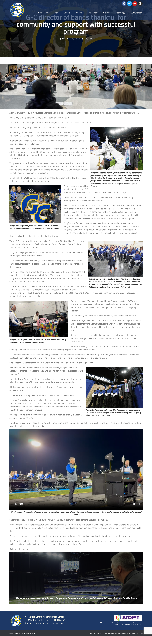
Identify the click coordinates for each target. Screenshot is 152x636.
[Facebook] (124, 3)
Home (40, 12)
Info (47, 12)
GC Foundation (136, 12)
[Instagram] (140, 3)
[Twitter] (129, 3)
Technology (120, 12)
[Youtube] (134, 3)
